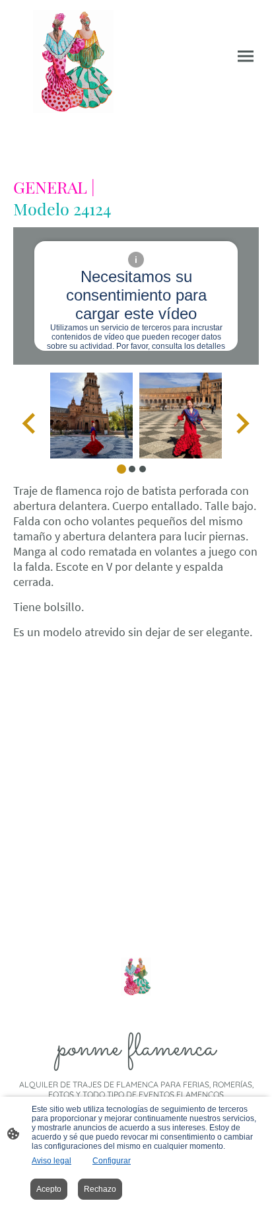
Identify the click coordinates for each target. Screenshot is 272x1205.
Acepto (48, 1189)
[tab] (121, 469)
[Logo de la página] (73, 61)
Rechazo (100, 1189)
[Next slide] (241, 424)
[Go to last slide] (30, 424)
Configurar (111, 1160)
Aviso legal (51, 1160)
